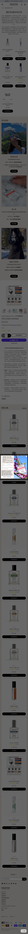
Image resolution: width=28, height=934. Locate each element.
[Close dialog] (26, 456)
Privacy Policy (7, 475)
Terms (10, 475)
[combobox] (2, 469)
